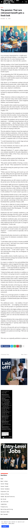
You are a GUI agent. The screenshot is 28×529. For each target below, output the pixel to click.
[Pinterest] (17, 346)
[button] (1, 2)
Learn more (11, 523)
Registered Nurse (5, 394)
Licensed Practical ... (6, 408)
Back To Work (4, 481)
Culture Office (5, 494)
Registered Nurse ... (6, 416)
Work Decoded (4, 514)
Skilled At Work (5, 512)
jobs (10, 436)
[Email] (20, 346)
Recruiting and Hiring (7, 509)
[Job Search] (7, 437)
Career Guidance (5, 489)
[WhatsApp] (14, 346)
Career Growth (4, 486)
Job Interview (4, 501)
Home (2, 7)
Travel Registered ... (6, 400)
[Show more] (23, 346)
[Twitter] (12, 346)
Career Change (4, 483)
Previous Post (5, 354)
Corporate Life (5, 491)
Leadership (4, 504)
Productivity (4, 506)
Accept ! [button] (5, 526)
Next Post (24, 354)
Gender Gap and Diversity (8, 496)
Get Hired (3, 499)
